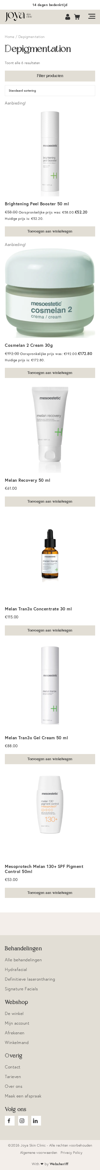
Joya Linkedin (36, 1121)
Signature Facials (21, 988)
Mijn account (17, 1023)
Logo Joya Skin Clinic (20, 17)
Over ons (13, 1086)
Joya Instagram (23, 1121)
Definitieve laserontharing (30, 979)
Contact (13, 1066)
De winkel (14, 1013)
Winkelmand (17, 1042)
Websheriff (59, 1164)
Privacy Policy (71, 1152)
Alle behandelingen (23, 959)
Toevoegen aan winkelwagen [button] (50, 231)
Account (68, 17)
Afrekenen (15, 1032)
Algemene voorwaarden (38, 1152)
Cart (77, 17)
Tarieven (13, 1076)
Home (9, 37)
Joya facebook (10, 1121)
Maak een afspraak (23, 1095)
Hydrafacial (16, 969)
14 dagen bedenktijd (50, 4)
